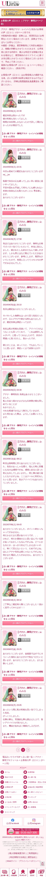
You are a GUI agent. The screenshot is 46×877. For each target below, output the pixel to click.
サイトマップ (10, 812)
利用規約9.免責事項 (29, 81)
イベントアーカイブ (12, 807)
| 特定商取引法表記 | (18, 857)
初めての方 (9, 777)
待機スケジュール (11, 782)
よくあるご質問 (10, 802)
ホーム (7, 772)
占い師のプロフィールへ (23, 141)
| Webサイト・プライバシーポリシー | (23, 861)
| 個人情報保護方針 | (17, 853)
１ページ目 (35, 65)
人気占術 (8, 797)
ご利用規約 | (32, 853)
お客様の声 (9, 787)
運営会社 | (32, 857)
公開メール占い (10, 792)
